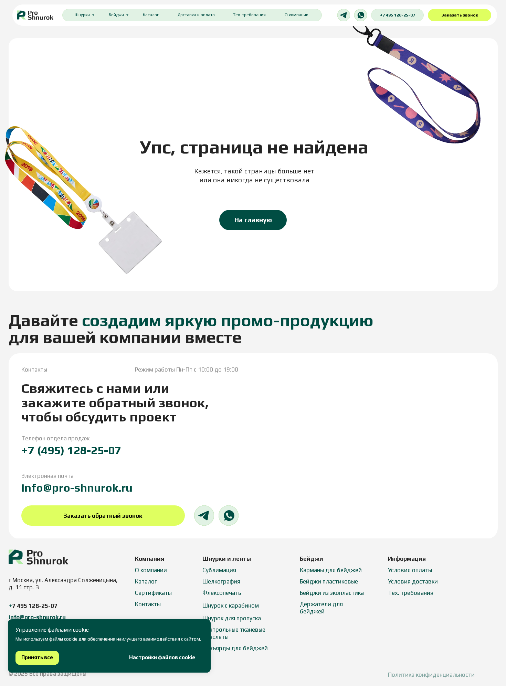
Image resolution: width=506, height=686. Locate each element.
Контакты (148, 604)
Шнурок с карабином (230, 605)
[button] (459, 15)
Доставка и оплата (196, 14)
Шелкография (221, 581)
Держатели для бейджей (321, 608)
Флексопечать (221, 592)
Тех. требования (249, 14)
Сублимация (219, 570)
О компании (296, 14)
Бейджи (116, 14)
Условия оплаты (410, 570)
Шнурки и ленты (226, 558)
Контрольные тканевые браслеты (233, 633)
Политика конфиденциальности (431, 674)
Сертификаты (153, 592)
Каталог (151, 14)
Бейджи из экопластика (332, 592)
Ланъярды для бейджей (235, 648)
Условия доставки (413, 581)
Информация (407, 558)
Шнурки (82, 14)
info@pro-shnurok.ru (77, 487)
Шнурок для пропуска (231, 618)
